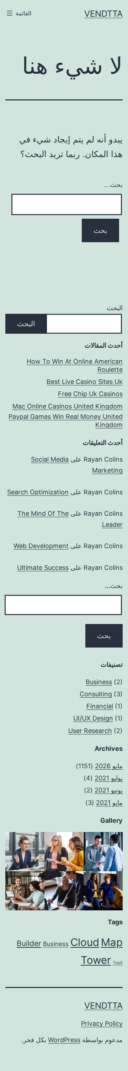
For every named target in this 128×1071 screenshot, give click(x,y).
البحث (115, 308)
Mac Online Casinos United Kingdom (67, 406)
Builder (29, 943)
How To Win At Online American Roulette (75, 365)
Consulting (96, 694)
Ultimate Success (43, 567)
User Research (90, 730)
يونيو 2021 (109, 790)
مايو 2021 (109, 802)
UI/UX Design (93, 718)
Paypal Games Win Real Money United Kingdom (66, 420)
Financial (99, 706)
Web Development (41, 546)
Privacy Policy (102, 1023)
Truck (118, 962)
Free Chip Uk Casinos (90, 393)
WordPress (64, 1040)
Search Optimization (38, 492)
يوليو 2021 (109, 778)
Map (112, 942)
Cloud (84, 942)
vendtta (103, 14)
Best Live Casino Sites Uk (85, 381)
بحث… (113, 184)
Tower (96, 960)
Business (99, 682)
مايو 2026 (109, 766)
